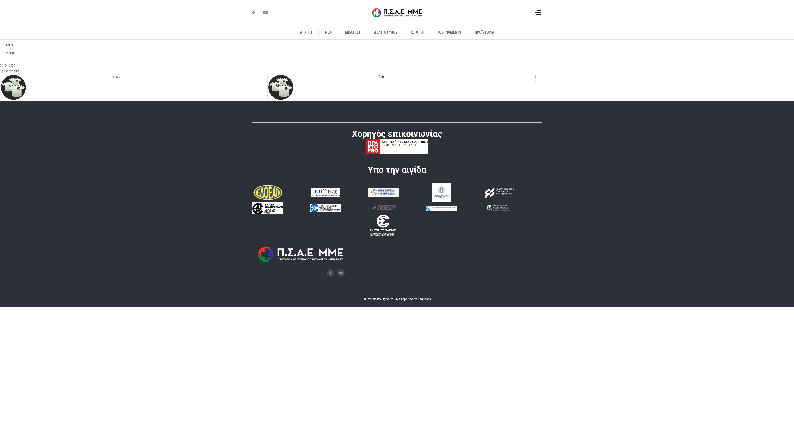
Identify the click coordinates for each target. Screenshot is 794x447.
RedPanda (424, 299)
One (381, 77)
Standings (9, 53)
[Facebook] (253, 12)
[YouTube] (265, 12)
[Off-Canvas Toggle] (538, 13)
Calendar (9, 45)
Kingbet (116, 77)
